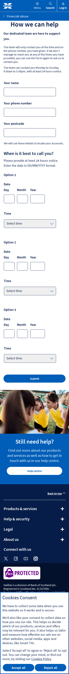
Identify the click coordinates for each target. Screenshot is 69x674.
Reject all (50, 668)
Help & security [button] (26, 520)
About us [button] (21, 541)
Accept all (18, 668)
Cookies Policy (41, 659)
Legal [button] (18, 530)
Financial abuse (18, 16)
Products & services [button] (30, 510)
